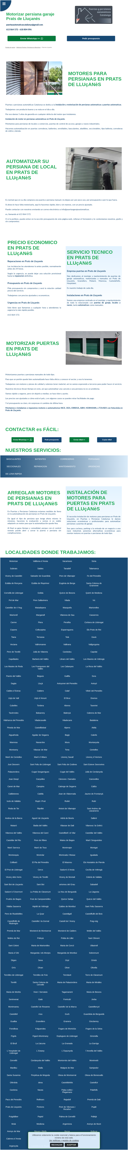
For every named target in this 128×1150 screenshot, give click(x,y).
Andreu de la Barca (13, 818)
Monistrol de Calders (67, 931)
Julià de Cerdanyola (94, 772)
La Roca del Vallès (94, 666)
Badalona (94, 720)
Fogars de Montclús (67, 1029)
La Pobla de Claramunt (40, 892)
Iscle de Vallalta (13, 801)
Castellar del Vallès (94, 833)
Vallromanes (40, 644)
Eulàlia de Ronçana (13, 583)
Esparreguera (67, 630)
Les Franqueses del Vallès (40, 667)
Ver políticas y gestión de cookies (64, 1140)
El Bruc (67, 698)
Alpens (67, 728)
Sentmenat (13, 999)
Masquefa (67, 608)
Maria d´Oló (13, 953)
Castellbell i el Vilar (67, 833)
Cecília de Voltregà (94, 870)
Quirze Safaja (67, 899)
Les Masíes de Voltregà (93, 659)
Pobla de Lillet (67, 938)
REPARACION (40, 466)
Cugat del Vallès (67, 772)
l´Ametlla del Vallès (94, 1051)
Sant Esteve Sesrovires (94, 764)
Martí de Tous (40, 848)
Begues (40, 676)
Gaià (40, 999)
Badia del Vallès (40, 825)
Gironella (94, 1036)
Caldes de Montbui (67, 906)
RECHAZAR (56, 1145)
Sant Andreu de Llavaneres (94, 809)
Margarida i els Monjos (40, 953)
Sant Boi (40, 884)
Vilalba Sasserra (13, 906)
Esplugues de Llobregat (67, 1036)
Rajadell (67, 1099)
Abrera (67, 705)
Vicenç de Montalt (67, 877)
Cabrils (94, 735)
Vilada (67, 600)
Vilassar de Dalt (67, 825)
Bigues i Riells (40, 1131)
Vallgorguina (93, 644)
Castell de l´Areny (67, 921)
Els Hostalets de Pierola (93, 862)
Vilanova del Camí (40, 833)
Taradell (67, 568)
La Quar (40, 914)
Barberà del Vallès (40, 659)
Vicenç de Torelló (40, 877)
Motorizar (13, 561)
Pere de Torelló (13, 652)
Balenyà (67, 713)
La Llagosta (94, 892)
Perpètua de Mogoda (40, 1075)
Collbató (13, 862)
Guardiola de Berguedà (94, 1014)
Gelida (40, 593)
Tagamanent (67, 992)
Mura (67, 742)
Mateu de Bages (67, 840)
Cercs (40, 870)
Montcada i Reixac (67, 855)
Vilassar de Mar (40, 750)
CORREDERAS (67, 459)
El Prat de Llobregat (13, 870)
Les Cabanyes (67, 666)
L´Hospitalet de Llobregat (13, 1052)
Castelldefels (67, 1082)
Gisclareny (94, 1021)
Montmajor (67, 848)
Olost (67, 968)
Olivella (94, 968)
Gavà (94, 637)
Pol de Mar (13, 600)
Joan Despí (14, 779)
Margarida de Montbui (67, 953)
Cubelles (13, 705)
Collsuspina (40, 630)
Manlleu (13, 1068)
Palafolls (94, 1090)
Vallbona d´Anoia (40, 561)
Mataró (13, 825)
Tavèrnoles (13, 713)
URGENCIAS (94, 466)
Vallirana (67, 644)
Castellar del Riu (13, 840)
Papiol (40, 1116)
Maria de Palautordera (67, 982)
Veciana (13, 644)
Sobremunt (94, 953)
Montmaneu (13, 1007)
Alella (94, 728)
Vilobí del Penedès (94, 691)
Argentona (67, 1124)
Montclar (40, 855)
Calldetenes (13, 794)
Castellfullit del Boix (93, 914)
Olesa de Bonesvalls (94, 1075)
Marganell (40, 615)
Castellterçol (93, 1007)
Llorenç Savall (67, 757)
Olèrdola (13, 1082)
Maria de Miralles (94, 982)
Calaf (67, 691)
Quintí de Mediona (94, 593)
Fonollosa (13, 1029)
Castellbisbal (40, 728)
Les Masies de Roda (13, 666)
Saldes (40, 568)
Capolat (93, 652)
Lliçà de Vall (13, 698)
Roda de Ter (13, 808)
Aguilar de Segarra (40, 735)
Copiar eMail (107, 440)
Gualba (13, 1021)
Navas (40, 1090)
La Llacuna (40, 1043)
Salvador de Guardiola (40, 576)
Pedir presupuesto (91, 38)
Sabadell (94, 884)
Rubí (94, 801)
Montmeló (94, 1060)
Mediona (40, 1124)
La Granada (67, 1043)
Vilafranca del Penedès (13, 720)
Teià (67, 637)
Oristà (94, 960)
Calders (40, 691)
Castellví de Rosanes (40, 1007)
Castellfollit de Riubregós (14, 922)
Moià (14, 1124)
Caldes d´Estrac (13, 691)
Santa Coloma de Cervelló (40, 983)
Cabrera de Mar (94, 713)
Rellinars (40, 1099)
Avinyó (94, 683)
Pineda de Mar (13, 728)
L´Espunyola (67, 1051)
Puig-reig (94, 921)
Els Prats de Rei (94, 630)
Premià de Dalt (93, 1099)
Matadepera (40, 608)
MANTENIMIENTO (67, 466)
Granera (67, 1021)
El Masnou (67, 862)
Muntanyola (94, 742)
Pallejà (94, 1116)
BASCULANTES (13, 459)
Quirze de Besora (67, 593)
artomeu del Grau (67, 884)
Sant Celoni (13, 945)
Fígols (13, 1036)
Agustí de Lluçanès (40, 818)
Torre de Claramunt (93, 975)
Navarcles (40, 742)
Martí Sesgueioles (94, 840)
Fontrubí (67, 999)
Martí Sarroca (14, 848)
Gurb (67, 1014)
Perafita (67, 622)
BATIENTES (40, 459)
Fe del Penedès (94, 576)
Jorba (93, 999)
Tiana (13, 637)
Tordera (40, 705)
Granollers (40, 1021)
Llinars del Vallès (67, 659)
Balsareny (40, 713)
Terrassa (40, 637)
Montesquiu (13, 855)
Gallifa (67, 676)
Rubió (67, 801)
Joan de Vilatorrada (67, 794)
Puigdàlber (13, 1116)
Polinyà (40, 938)
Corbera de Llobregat (93, 622)
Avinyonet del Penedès (67, 683)
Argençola (13, 1146)
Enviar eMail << (79, 440)
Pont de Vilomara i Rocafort (67, 1108)
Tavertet (94, 705)
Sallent (94, 818)
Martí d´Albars (40, 757)
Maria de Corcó (67, 945)
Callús (94, 786)
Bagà (67, 735)
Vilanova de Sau (67, 615)
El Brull (13, 1043)
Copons (13, 630)
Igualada (94, 855)
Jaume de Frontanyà (94, 794)
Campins (40, 786)
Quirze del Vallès (93, 899)
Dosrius (94, 698)
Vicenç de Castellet (13, 576)
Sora (94, 676)
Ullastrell (94, 945)
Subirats (13, 568)
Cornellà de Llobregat (13, 593)
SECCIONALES (14, 466)
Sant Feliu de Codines (67, 764)
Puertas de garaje (10, 47)
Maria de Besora (94, 992)
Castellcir (94, 1082)
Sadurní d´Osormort (14, 892)
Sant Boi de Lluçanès (13, 884)
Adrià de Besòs (67, 818)
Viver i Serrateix (40, 992)
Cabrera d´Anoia (13, 1139)
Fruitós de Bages (13, 899)
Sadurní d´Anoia (67, 870)
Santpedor (93, 1068)
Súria (94, 561)
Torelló (13, 982)
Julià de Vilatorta (40, 652)
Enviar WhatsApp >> (30, 38)
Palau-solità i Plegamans (67, 1091)
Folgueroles (40, 1029)
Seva (40, 960)
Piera (40, 622)
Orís (14, 968)
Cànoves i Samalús (67, 779)
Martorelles (94, 608)
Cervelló (13, 1060)
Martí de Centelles (14, 757)
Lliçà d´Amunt (40, 698)
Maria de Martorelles (40, 945)
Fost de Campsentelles (40, 899)
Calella (40, 794)
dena (40, 1082)
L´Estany (40, 1051)
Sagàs (13, 683)
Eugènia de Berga (67, 583)
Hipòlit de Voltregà (40, 906)
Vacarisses (67, 561)
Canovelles (94, 779)
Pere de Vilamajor (67, 576)
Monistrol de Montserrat (40, 931)
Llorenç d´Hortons (94, 757)
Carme (14, 622)
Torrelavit (67, 975)
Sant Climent (94, 938)
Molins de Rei (14, 938)
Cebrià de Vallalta (94, 877)
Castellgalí (67, 914)
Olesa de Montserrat (67, 1075)
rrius (40, 1014)
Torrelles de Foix (40, 975)
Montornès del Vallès (67, 1060)
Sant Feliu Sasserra (94, 906)
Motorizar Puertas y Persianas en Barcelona (28, 47)
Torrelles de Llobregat (13, 975)
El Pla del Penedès (40, 862)
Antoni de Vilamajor (67, 808)
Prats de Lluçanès (14, 1107)
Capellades (13, 659)
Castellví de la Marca (67, 1007)
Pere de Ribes (40, 840)
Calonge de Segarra (67, 786)
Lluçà (40, 683)
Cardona (13, 1090)
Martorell (14, 615)
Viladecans (67, 720)
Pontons (40, 1107)
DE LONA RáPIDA (14, 474)
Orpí (67, 960)
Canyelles (40, 779)
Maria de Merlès (13, 992)
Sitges (13, 960)
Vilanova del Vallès (13, 833)
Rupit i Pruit (40, 801)
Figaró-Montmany (40, 1036)
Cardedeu (67, 652)
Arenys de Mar (13, 1131)
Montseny (13, 750)
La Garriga (94, 1043)
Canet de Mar (14, 786)
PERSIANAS (94, 459)
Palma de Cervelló (67, 1116)
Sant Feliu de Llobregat (40, 764)
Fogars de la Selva (94, 1029)
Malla (40, 1068)
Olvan (40, 968)
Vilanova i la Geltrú (94, 825)
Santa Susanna (13, 1075)
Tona (67, 750)
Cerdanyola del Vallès (40, 1060)
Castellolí (14, 1014)
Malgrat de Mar (67, 1068)
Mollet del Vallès (94, 931)
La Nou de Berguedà (67, 892)
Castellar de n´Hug (13, 608)
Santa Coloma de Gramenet (94, 584)
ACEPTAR (71, 1145)
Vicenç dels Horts (13, 877)
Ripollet (40, 808)
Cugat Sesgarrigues (40, 772)
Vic (94, 600)
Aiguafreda (13, 735)
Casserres (93, 615)
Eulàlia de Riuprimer (40, 583)
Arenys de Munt (94, 1124)
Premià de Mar (13, 931)
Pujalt (94, 1107)
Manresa (14, 742)
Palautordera (13, 772)
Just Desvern (14, 764)
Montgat (94, 848)
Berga (67, 1131)
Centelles (94, 750)
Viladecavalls (40, 720)
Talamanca (94, 568)
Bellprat (94, 1131)
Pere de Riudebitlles (13, 914)
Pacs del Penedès (14, 1099)
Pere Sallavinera (40, 600)
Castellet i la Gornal (40, 921)
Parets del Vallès (13, 676)
